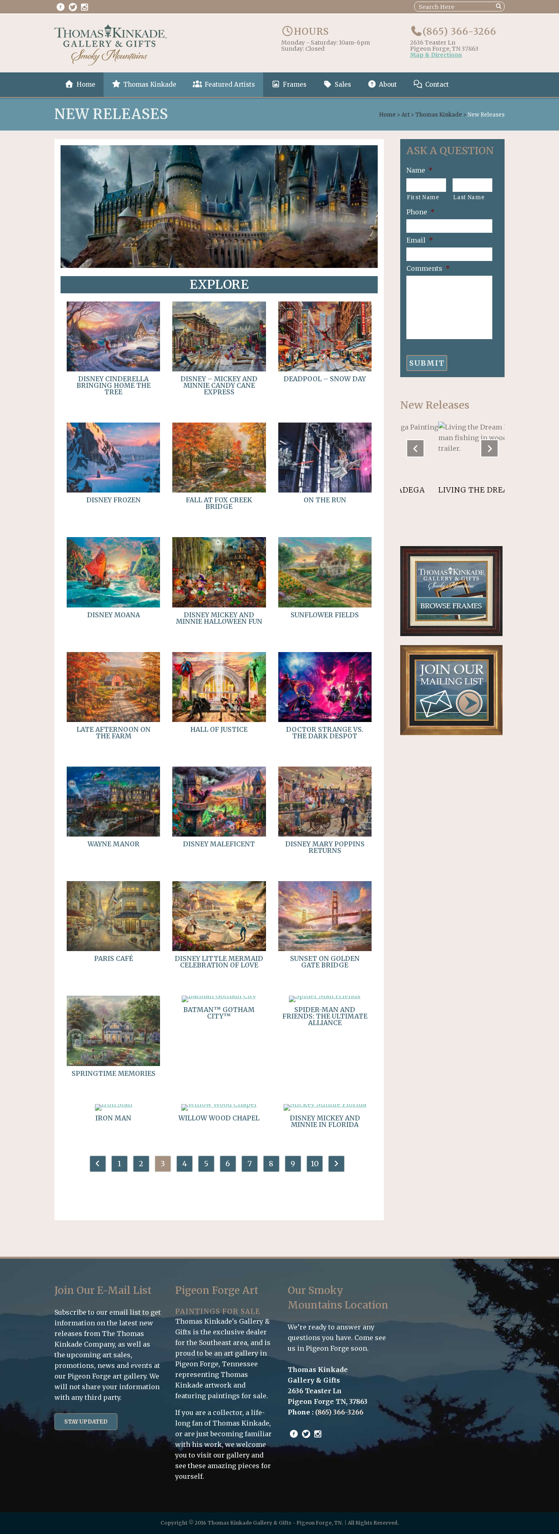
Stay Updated (86, 1421)
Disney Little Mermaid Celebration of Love (219, 961)
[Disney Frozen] (113, 490)
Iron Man (113, 1118)
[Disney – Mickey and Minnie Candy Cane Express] (219, 369)
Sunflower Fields (325, 615)
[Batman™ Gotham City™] (219, 996)
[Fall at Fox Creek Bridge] (219, 490)
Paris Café (113, 958)
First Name (423, 197)
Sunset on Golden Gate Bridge (325, 961)
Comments (428, 268)
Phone (420, 212)
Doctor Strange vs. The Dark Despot (324, 732)
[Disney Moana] (113, 605)
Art (405, 114)
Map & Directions (436, 55)
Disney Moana (113, 615)
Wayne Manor (114, 844)
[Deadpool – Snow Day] (325, 369)
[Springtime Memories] (113, 1063)
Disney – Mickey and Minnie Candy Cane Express (218, 385)
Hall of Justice (219, 729)
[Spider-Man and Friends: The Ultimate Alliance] (325, 996)
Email (419, 240)
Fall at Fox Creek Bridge (219, 503)
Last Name (469, 197)
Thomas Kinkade (438, 114)
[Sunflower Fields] (325, 605)
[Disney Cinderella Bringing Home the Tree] (113, 369)
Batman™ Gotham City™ (219, 1012)
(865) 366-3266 (459, 31)
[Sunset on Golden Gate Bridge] (325, 949)
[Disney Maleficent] (219, 834)
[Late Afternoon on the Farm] (113, 719)
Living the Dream (439, 490)
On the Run (325, 500)
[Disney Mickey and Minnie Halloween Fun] (219, 605)
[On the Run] (325, 490)
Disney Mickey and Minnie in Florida (325, 1121)
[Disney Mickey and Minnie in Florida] (325, 1104)
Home (387, 114)
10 (315, 1163)
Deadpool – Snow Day (325, 379)
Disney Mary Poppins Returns (325, 847)
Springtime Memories (114, 1073)
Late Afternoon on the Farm (114, 732)
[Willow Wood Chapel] (219, 1104)
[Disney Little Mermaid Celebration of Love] (219, 949)
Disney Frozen (113, 500)
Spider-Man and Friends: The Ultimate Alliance (324, 1016)
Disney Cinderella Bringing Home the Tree (114, 385)
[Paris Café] (113, 949)
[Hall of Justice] (219, 719)
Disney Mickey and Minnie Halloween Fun (219, 618)
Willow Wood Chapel (218, 1118)
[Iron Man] (113, 1104)
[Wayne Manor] (113, 834)
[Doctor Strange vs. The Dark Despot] (325, 719)
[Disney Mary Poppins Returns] (325, 834)
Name (419, 170)
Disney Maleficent (219, 844)
